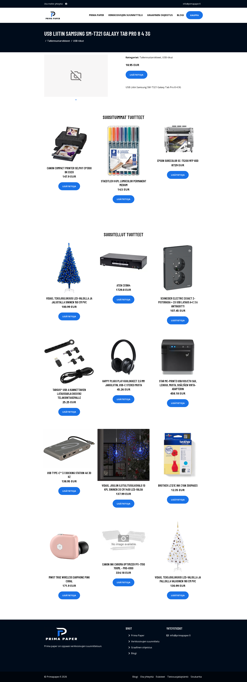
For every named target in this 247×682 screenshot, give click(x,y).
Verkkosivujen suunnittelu (125, 15)
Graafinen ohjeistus (160, 15)
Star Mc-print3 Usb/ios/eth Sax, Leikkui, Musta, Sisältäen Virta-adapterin (178, 385)
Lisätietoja (136, 74)
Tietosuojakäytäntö (177, 676)
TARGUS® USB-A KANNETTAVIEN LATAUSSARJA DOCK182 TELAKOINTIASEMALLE (69, 393)
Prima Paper (96, 15)
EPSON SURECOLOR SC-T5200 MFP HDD (177, 160)
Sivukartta (196, 676)
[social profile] (66, 4)
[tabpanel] (76, 76)
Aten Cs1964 (123, 285)
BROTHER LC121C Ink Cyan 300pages (178, 485)
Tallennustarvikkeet (58, 40)
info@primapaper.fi (192, 3)
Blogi (180, 15)
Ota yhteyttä (147, 676)
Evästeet (160, 676)
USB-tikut (78, 40)
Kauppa (194, 15)
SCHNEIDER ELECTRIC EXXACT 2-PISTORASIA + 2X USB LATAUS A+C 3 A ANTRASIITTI (178, 302)
